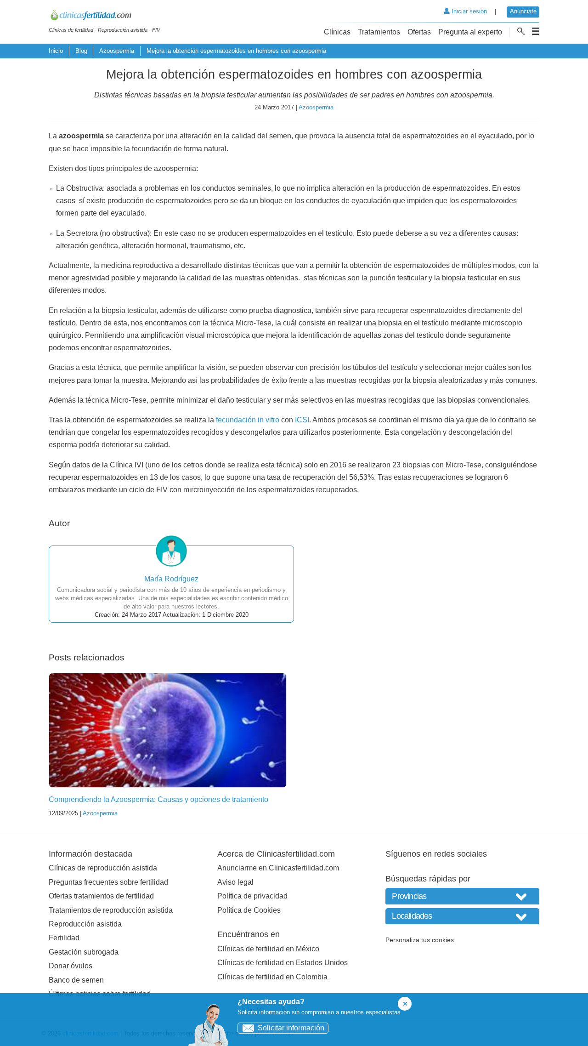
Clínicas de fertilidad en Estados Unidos (282, 962)
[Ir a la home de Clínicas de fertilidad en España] (104, 16)
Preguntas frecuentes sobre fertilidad (108, 882)
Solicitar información (291, 1028)
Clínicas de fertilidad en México (268, 949)
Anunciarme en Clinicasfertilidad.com (278, 868)
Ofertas (419, 32)
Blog (81, 50)
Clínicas (337, 32)
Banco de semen (76, 980)
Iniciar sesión (468, 11)
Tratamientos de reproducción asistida (111, 910)
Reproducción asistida (85, 924)
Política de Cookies (249, 910)
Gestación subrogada (84, 952)
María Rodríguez (171, 579)
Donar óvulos (70, 966)
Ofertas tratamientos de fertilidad (101, 896)
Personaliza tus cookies (419, 940)
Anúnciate (523, 11)
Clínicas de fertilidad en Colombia (272, 977)
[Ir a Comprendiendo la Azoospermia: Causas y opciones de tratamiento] (167, 730)
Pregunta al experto (470, 32)
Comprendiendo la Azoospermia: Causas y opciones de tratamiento (158, 799)
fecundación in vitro (247, 420)
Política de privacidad (252, 896)
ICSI (302, 420)
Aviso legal (235, 882)
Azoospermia (116, 50)
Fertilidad (64, 938)
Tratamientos (379, 32)
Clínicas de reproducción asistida (103, 868)
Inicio (56, 50)
